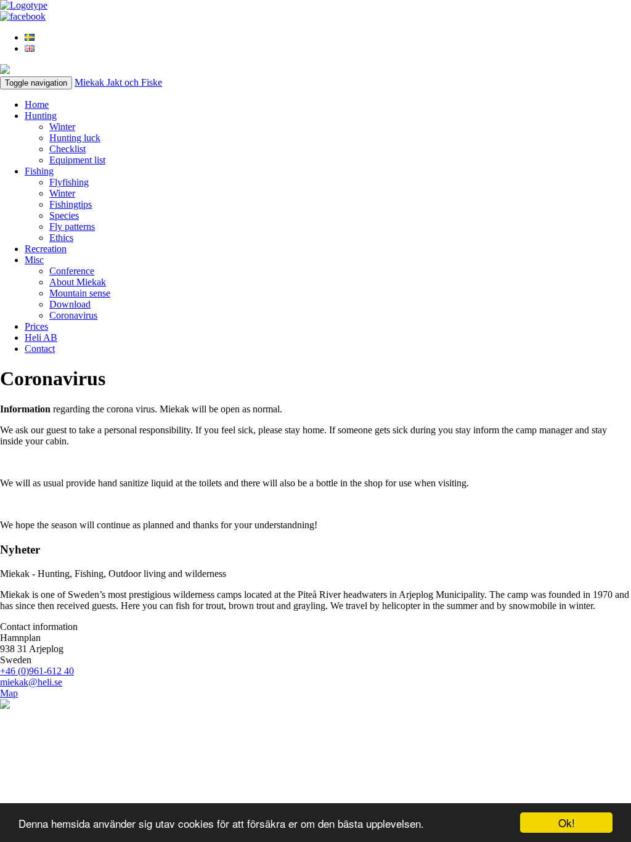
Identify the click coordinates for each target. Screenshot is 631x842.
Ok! (566, 822)
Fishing (39, 171)
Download (70, 304)
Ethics (61, 237)
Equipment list (77, 160)
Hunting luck (74, 138)
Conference (71, 271)
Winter (62, 126)
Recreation (46, 248)
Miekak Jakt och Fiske (118, 82)
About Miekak (77, 282)
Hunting (41, 115)
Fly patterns (72, 226)
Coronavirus (73, 315)
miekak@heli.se (31, 682)
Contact (40, 348)
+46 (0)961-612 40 (37, 671)
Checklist (67, 149)
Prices (36, 326)
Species (64, 215)
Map (9, 693)
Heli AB (41, 337)
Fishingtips (70, 204)
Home (37, 104)
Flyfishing (69, 182)
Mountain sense (79, 293)
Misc (34, 260)
